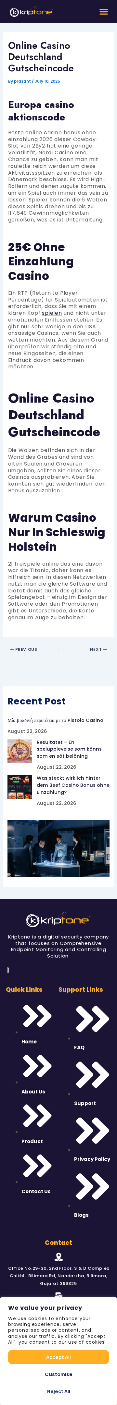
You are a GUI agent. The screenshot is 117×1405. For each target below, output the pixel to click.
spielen (52, 313)
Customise (58, 1374)
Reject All (58, 1391)
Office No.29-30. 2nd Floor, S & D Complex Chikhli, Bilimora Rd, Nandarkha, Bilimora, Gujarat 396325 (58, 1276)
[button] (103, 11)
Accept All (58, 1357)
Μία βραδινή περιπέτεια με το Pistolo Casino (55, 720)
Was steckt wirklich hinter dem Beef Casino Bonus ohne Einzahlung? (73, 785)
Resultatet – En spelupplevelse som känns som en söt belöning (69, 749)
